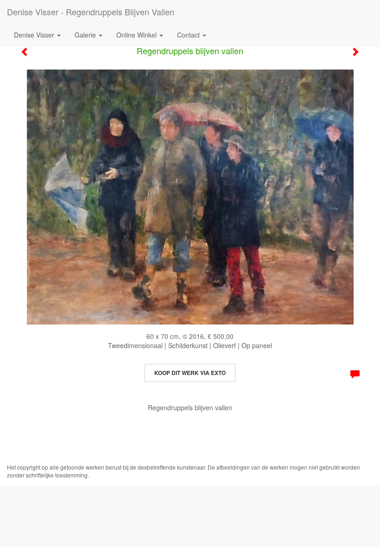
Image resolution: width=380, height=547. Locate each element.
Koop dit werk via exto (190, 373)
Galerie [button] (86, 34)
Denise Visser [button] (35, 34)
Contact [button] (189, 34)
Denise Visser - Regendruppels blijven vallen (90, 12)
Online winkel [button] (137, 34)
